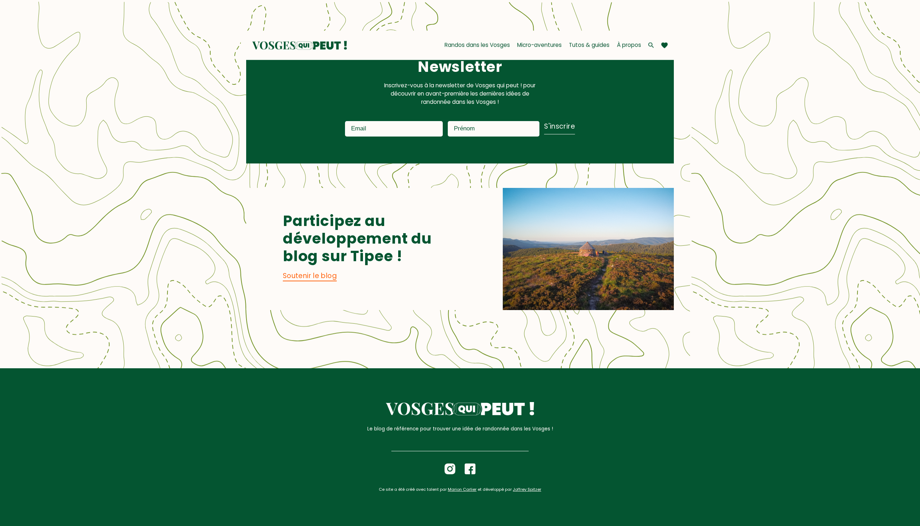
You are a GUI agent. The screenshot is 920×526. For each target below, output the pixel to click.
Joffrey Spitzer (527, 489)
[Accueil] (299, 45)
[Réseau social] (450, 468)
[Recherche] (651, 45)
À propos (629, 45)
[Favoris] (664, 45)
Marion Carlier (462, 489)
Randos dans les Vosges (477, 45)
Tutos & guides (589, 45)
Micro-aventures (539, 45)
